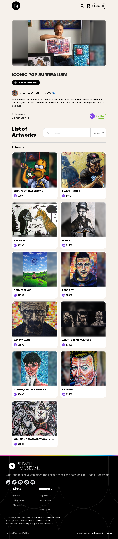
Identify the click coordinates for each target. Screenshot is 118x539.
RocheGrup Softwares (101, 532)
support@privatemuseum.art (40, 523)
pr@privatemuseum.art (39, 520)
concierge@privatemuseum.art (45, 517)
